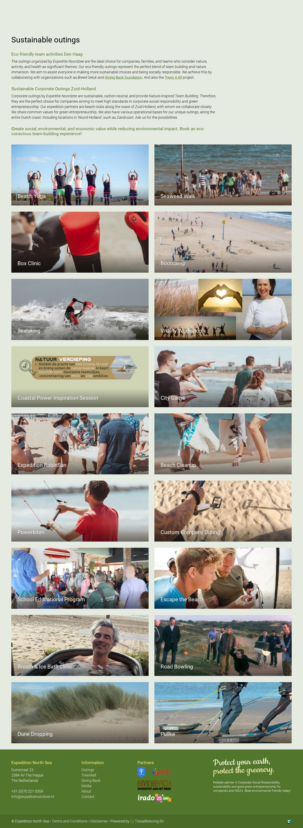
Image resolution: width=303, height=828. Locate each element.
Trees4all (88, 775)
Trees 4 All (173, 77)
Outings (87, 770)
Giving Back (90, 780)
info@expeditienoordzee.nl (32, 796)
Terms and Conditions (70, 821)
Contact (87, 796)
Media (86, 786)
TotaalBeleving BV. (149, 821)
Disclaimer (99, 821)
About (86, 791)
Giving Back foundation (123, 77)
